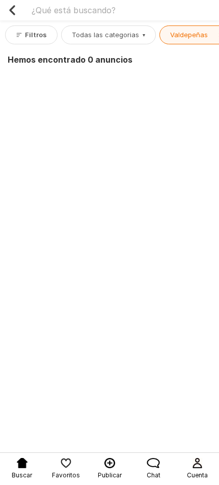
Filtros (36, 35)
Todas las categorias (108, 35)
